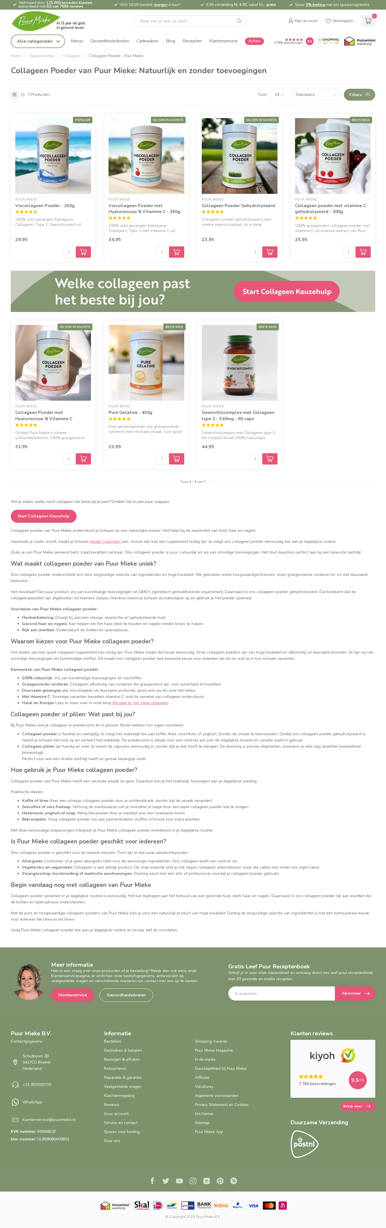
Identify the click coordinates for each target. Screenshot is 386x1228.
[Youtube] (179, 1181)
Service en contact (121, 1122)
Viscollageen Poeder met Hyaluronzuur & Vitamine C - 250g (144, 209)
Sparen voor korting (122, 1131)
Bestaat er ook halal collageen (140, 703)
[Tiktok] (206, 1181)
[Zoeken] (239, 21)
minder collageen (105, 541)
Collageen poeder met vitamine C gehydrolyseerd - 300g (330, 209)
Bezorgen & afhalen (122, 1059)
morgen (161, 4)
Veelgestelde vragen (123, 1086)
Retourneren (115, 1068)
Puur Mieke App (209, 1131)
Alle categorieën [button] (35, 41)
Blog (170, 41)
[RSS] (233, 1181)
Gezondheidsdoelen (109, 41)
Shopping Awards (211, 1041)
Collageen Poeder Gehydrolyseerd (238, 206)
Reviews (111, 1104)
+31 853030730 (37, 1084)
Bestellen (112, 1041)
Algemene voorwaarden (216, 1095)
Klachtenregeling (119, 1095)
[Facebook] (152, 1181)
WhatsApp (32, 1102)
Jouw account (116, 1113)
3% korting (315, 4)
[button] (302, 21)
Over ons (112, 1141)
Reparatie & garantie (123, 1077)
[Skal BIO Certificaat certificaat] (141, 1205)
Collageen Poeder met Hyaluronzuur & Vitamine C (43, 415)
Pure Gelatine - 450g (130, 412)
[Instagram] (193, 1181)
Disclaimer (204, 1113)
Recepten (192, 41)
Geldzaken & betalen (123, 1050)
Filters (356, 94)
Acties (254, 41)
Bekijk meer (352, 1106)
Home (16, 55)
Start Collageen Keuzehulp (44, 516)
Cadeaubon (147, 41)
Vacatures (204, 1086)
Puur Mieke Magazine (214, 1050)
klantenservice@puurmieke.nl (49, 1119)
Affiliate (202, 1077)
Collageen (72, 55)
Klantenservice (223, 41)
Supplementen (42, 55)
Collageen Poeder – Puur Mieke (116, 55)
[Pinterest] (220, 1181)
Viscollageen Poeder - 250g (45, 206)
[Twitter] (165, 1181)
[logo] (53, 21)
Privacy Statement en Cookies (222, 1104)
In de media (205, 1059)
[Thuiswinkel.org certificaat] (359, 41)
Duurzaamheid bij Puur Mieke (221, 1068)
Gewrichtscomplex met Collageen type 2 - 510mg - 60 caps (238, 415)
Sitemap (202, 1122)
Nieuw (77, 41)
